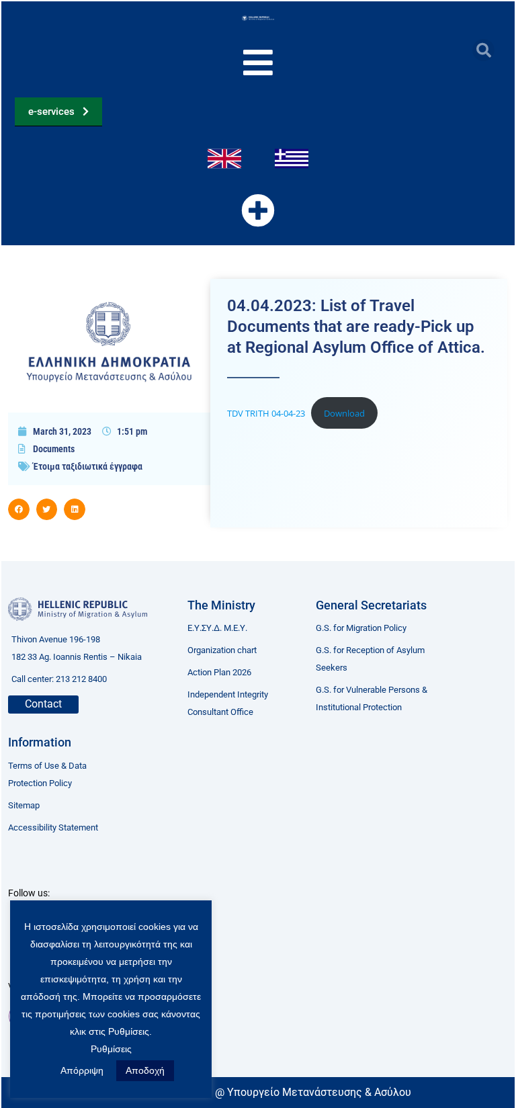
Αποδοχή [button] (145, 1070)
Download (344, 413)
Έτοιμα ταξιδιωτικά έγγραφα (87, 466)
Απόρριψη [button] (81, 1070)
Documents (54, 448)
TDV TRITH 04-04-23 (266, 413)
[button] (483, 50)
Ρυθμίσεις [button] (111, 1048)
